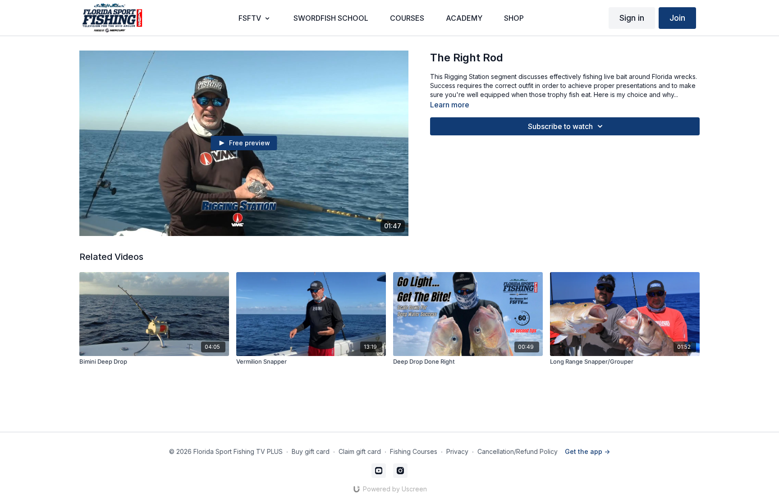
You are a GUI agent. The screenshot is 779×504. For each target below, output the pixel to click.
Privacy (457, 451)
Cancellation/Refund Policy (517, 451)
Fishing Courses (413, 451)
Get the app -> (587, 451)
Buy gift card (311, 451)
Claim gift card (360, 451)
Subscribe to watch (560, 126)
